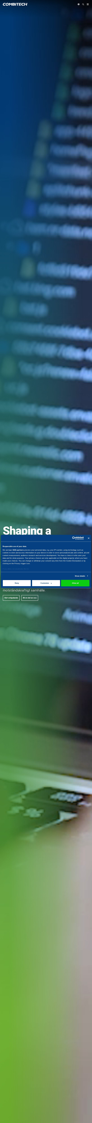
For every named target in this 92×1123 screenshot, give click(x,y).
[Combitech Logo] (15, 4)
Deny (17, 583)
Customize (45, 583)
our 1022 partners (16, 550)
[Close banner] (88, 538)
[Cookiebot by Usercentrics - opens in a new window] (74, 538)
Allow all (75, 583)
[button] (11, 598)
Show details (80, 576)
